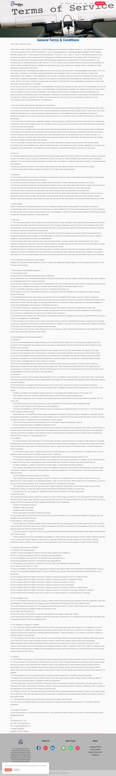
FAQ (81, 3)
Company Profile (95, 747)
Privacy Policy (95, 750)
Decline (16, 769)
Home (62, 3)
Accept (8, 769)
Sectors (75, 3)
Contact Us (100, 3)
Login (91, 3)
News (85, 3)
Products (68, 3)
